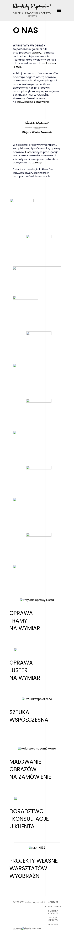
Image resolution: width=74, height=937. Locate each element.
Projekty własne (33, 861)
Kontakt (53, 902)
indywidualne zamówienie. (33, 102)
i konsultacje (29, 819)
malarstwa (49, 63)
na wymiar (24, 628)
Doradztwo (26, 811)
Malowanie (25, 761)
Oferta (57, 906)
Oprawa (21, 613)
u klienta (22, 826)
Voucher (53, 924)
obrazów (22, 769)
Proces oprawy (53, 919)
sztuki (17, 67)
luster (29, 152)
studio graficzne (22, 929)
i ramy (18, 620)
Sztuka (19, 712)
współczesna (28, 720)
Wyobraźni (25, 876)
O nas (48, 906)
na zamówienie (30, 777)
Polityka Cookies (53, 912)
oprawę (36, 162)
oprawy (36, 52)
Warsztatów (28, 868)
